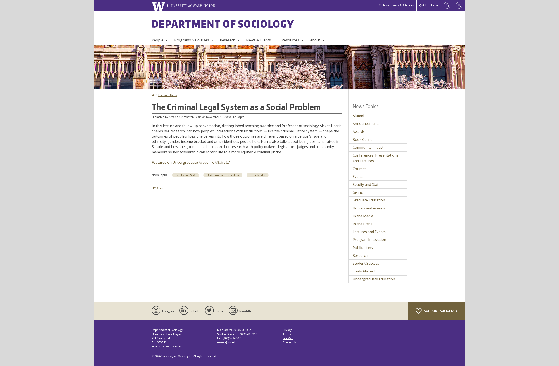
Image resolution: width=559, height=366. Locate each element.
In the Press (362, 223)
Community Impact (368, 147)
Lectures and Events (369, 231)
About (315, 40)
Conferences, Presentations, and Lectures (376, 158)
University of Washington (176, 356)
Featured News (167, 95)
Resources (290, 40)
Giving (358, 192)
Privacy (287, 330)
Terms (287, 334)
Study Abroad (364, 271)
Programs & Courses (191, 40)
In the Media (257, 175)
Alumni (358, 115)
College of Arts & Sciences (396, 5)
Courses (359, 168)
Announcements (366, 123)
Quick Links (426, 5)
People (157, 40)
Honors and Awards (369, 208)
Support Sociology (440, 311)
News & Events (258, 40)
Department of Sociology (223, 24)
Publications (363, 247)
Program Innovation (369, 239)
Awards (359, 131)
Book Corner (363, 139)
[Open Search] (459, 5)
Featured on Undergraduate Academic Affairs (189, 162)
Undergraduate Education (223, 175)
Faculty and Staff (186, 175)
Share (160, 188)
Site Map (288, 338)
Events (358, 176)
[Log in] (447, 5)
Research (227, 40)
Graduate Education (369, 200)
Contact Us (289, 342)
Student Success (366, 263)
